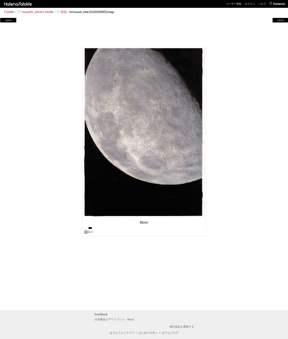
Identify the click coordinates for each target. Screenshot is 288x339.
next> (280, 20)
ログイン (250, 3)
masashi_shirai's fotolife (38, 12)
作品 (64, 12)
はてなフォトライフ (122, 332)
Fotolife (9, 12)
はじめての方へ (148, 332)
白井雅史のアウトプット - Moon (114, 319)
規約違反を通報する (181, 326)
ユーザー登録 (233, 3)
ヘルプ (262, 3)
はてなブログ (170, 332)
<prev (8, 20)
